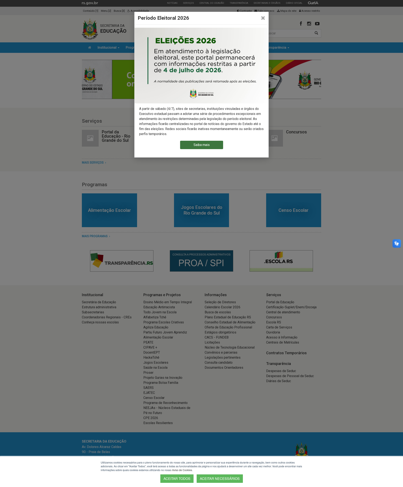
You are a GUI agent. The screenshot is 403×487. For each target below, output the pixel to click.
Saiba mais (202, 145)
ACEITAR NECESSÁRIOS (220, 478)
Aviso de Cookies (182, 470)
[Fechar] (263, 18)
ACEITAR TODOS (177, 478)
